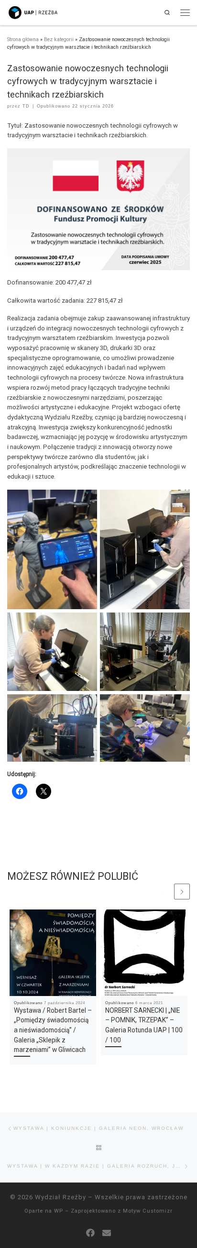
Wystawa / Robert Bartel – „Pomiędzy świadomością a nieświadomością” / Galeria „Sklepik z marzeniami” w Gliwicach (53, 1030)
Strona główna (23, 39)
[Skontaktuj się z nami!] (106, 1233)
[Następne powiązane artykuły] (182, 891)
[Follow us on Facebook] (90, 1233)
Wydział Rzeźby (60, 1197)
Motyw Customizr (148, 1211)
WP (58, 1211)
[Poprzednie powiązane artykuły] (164, 891)
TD (26, 106)
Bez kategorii (59, 39)
